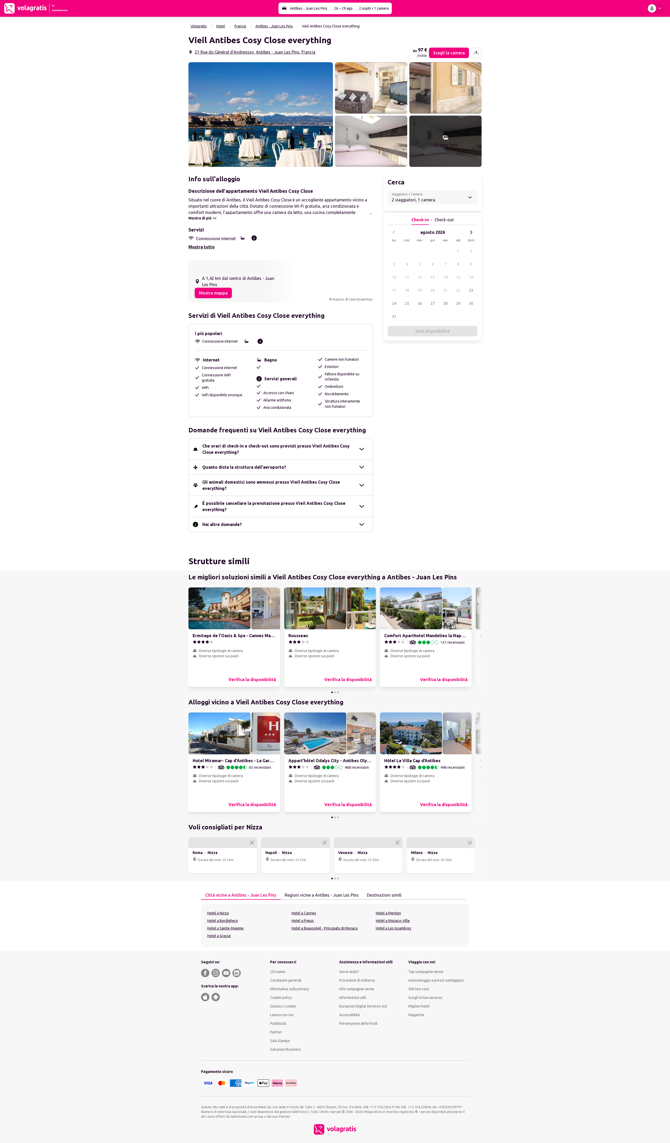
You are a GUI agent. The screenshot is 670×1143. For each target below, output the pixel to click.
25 (407, 303)
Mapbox (338, 299)
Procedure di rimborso (357, 980)
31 (394, 316)
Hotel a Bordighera (222, 921)
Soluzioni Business (285, 1049)
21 (445, 290)
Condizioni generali (286, 980)
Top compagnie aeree (425, 972)
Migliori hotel (419, 1006)
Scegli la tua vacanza (425, 997)
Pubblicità (278, 1023)
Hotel (220, 26)
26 (420, 303)
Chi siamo (278, 972)
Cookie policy (281, 997)
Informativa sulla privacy (289, 989)
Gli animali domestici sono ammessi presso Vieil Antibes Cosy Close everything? (271, 485)
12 (420, 277)
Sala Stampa (280, 1041)
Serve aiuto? (349, 972)
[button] (260, 114)
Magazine (416, 1015)
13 (433, 277)
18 (407, 290)
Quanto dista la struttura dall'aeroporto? (244, 467)
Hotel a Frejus (303, 921)
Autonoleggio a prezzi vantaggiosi (436, 980)
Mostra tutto (201, 247)
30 (471, 303)
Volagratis (199, 26)
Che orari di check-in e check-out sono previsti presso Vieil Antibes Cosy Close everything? (276, 449)
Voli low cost (418, 989)
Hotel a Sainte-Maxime (225, 928)
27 (433, 303)
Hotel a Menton (388, 913)
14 (445, 277)
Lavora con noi (281, 1015)
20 (433, 290)
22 (458, 290)
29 (458, 303)
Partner (276, 1032)
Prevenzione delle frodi (358, 1023)
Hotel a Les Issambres (393, 928)
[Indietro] (394, 232)
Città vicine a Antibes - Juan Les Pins (240, 895)
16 (471, 277)
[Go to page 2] (335, 692)
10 (394, 277)
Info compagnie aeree (356, 989)
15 (458, 277)
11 (407, 277)
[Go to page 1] (332, 692)
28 (445, 303)
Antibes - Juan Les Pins (308, 8)
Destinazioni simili (384, 895)
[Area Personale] (656, 8)
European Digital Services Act (363, 1006)
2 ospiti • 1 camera (374, 8)
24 (394, 303)
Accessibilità (349, 1015)
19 (420, 290)
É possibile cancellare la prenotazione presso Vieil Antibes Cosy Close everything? (273, 506)
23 (471, 290)
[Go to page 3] (338, 692)
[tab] (241, 895)
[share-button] (476, 52)
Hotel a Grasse (219, 936)
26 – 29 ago (343, 8)
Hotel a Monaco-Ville (393, 921)
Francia (240, 26)
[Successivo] (471, 232)
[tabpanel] (335, 925)
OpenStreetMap (360, 299)
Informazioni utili (352, 997)
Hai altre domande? (222, 524)
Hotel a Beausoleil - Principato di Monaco (325, 928)
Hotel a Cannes (304, 913)
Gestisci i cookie (283, 1006)
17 (394, 290)
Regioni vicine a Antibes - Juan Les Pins (322, 895)
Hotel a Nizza (218, 913)
